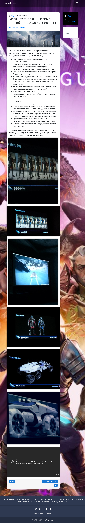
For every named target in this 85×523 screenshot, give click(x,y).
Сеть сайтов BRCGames (42, 514)
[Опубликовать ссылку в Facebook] (44, 481)
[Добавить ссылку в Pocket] (56, 485)
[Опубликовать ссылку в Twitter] (48, 481)
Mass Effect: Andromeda (18, 27)
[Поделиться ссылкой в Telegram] (56, 481)
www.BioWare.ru (12, 3)
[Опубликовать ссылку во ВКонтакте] (52, 481)
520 (13, 481)
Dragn (12, 16)
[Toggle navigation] (77, 3)
